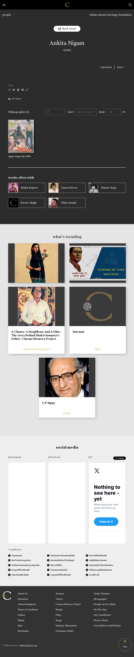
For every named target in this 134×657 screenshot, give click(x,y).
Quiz (20, 625)
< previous (106, 67)
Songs (59, 620)
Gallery (21, 614)
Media (21, 620)
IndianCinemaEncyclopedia (25, 565)
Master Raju (108, 187)
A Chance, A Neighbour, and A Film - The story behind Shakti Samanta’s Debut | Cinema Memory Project (36, 335)
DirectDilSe (56, 565)
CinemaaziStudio (58, 570)
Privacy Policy (101, 620)
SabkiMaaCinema (98, 560)
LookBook (94, 574)
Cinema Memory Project (68, 604)
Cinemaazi (16, 555)
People (59, 609)
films (97, 349)
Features (60, 593)
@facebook (54, 457)
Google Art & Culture (105, 604)
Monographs (100, 598)
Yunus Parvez (69, 187)
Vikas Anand (68, 202)
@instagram (14, 457)
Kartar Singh (28, 202)
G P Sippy (48, 403)
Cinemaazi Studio (65, 630)
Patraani (78, 332)
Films (58, 614)
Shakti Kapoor (29, 187)
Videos (59, 598)
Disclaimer (23, 630)
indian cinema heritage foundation (111, 14)
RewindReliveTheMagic (62, 560)
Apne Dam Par (16, 156)
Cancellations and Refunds (107, 625)
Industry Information (66, 625)
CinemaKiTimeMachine (101, 565)
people (6, 14)
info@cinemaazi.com (28, 645)
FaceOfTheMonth (98, 555)
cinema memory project (36, 349)
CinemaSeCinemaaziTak (62, 555)
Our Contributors (102, 614)
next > (121, 67)
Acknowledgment (27, 604)
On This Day (100, 609)
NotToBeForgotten (21, 560)
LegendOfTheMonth (60, 574)
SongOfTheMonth (20, 570)
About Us (23, 593)
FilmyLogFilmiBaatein (100, 570)
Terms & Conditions (28, 609)
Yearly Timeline (102, 593)
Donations (23, 598)
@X (90, 457)
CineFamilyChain (20, 574)
